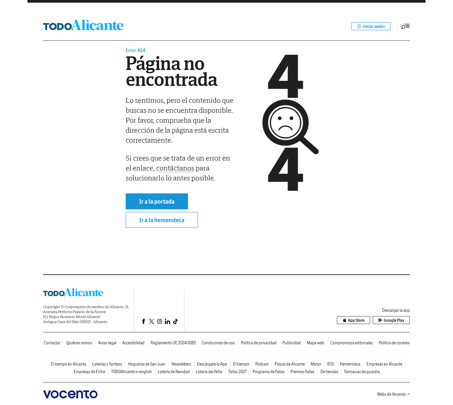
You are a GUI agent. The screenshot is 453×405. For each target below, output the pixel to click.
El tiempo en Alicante (68, 364)
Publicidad (292, 342)
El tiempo (241, 364)
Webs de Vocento (391, 394)
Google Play (394, 320)
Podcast (262, 364)
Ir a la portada (156, 201)
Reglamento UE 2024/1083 (173, 342)
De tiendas (329, 371)
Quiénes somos (79, 342)
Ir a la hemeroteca (161, 220)
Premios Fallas (302, 371)
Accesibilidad (133, 342)
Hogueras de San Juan (146, 364)
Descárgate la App (212, 364)
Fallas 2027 (237, 371)
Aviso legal (107, 342)
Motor (316, 364)
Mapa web (315, 342)
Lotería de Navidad (174, 371)
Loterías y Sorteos (107, 364)
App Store (356, 320)
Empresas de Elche (89, 371)
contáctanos (175, 167)
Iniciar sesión (374, 26)
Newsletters (181, 364)
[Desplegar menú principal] (405, 26)
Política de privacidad (259, 342)
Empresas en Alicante (384, 364)
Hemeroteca (350, 364)
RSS (330, 364)
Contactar (52, 342)
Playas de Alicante (290, 364)
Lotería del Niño (209, 371)
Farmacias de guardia (362, 371)
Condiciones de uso (218, 342)
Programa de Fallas (269, 371)
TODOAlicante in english (131, 371)
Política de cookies (394, 342)
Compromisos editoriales (351, 342)
